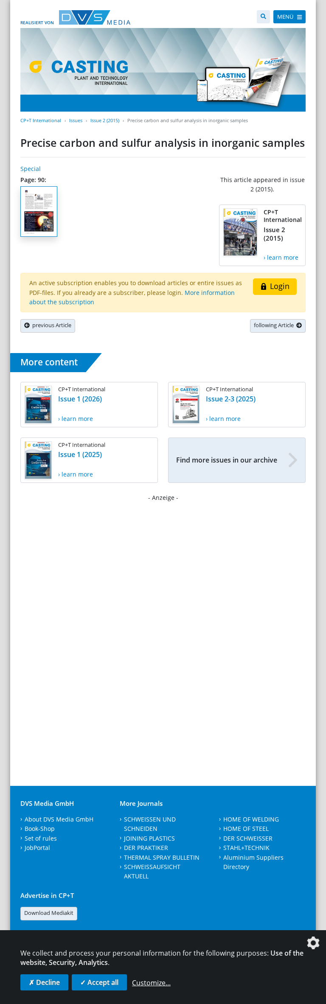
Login (278, 286)
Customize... (151, 982)
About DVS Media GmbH (59, 819)
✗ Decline (44, 982)
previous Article (50, 325)
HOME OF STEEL (246, 829)
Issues (75, 120)
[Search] (263, 16)
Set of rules (41, 838)
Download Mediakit (48, 913)
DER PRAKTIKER (146, 848)
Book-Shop (40, 829)
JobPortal (37, 848)
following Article (275, 325)
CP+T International (40, 120)
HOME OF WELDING (251, 819)
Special (30, 169)
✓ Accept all (99, 982)
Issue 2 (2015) (104, 120)
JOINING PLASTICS (149, 838)
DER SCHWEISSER (248, 838)
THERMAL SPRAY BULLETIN (162, 857)
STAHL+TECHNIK (246, 848)
